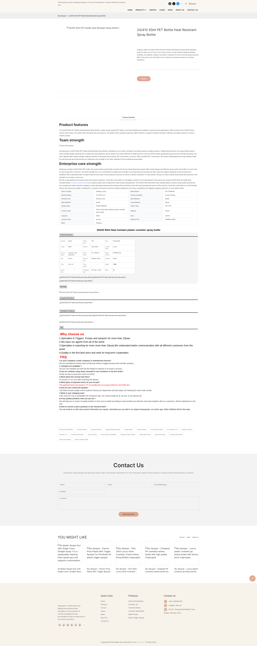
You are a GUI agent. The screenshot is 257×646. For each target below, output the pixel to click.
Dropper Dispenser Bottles (113, 429)
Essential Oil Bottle (96, 429)
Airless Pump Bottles (65, 439)
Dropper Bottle (128, 429)
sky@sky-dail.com (175, 605)
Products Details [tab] (128, 117)
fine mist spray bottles (157, 429)
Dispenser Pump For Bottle (127, 434)
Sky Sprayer (62, 16)
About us (195, 537)
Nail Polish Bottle (82, 429)
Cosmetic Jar (63, 434)
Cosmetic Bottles (141, 429)
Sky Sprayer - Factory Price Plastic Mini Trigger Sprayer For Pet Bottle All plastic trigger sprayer (98, 570)
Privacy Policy (151, 642)
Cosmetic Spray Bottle (176, 434)
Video (188, 537)
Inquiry (144, 79)
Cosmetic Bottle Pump (77, 434)
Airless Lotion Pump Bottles (108, 434)
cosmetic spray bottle (78, 183)
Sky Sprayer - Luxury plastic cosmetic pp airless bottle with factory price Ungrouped (186, 570)
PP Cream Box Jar (172, 429)
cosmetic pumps (92, 434)
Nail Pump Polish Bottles (66, 429)
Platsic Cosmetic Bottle (81, 439)
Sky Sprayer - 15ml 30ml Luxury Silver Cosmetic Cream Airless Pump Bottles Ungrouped (127, 570)
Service (182, 537)
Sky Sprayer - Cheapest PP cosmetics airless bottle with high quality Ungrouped (157, 570)
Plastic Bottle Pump (145, 434)
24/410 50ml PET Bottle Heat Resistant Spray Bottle (87, 16)
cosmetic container (186, 429)
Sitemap (141, 642)
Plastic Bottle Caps (160, 434)
